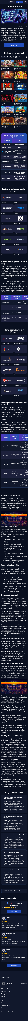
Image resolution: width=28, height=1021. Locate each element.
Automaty (23, 56)
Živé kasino (10, 57)
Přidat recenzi (14, 911)
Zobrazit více (14, 965)
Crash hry (16, 57)
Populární (3, 56)
